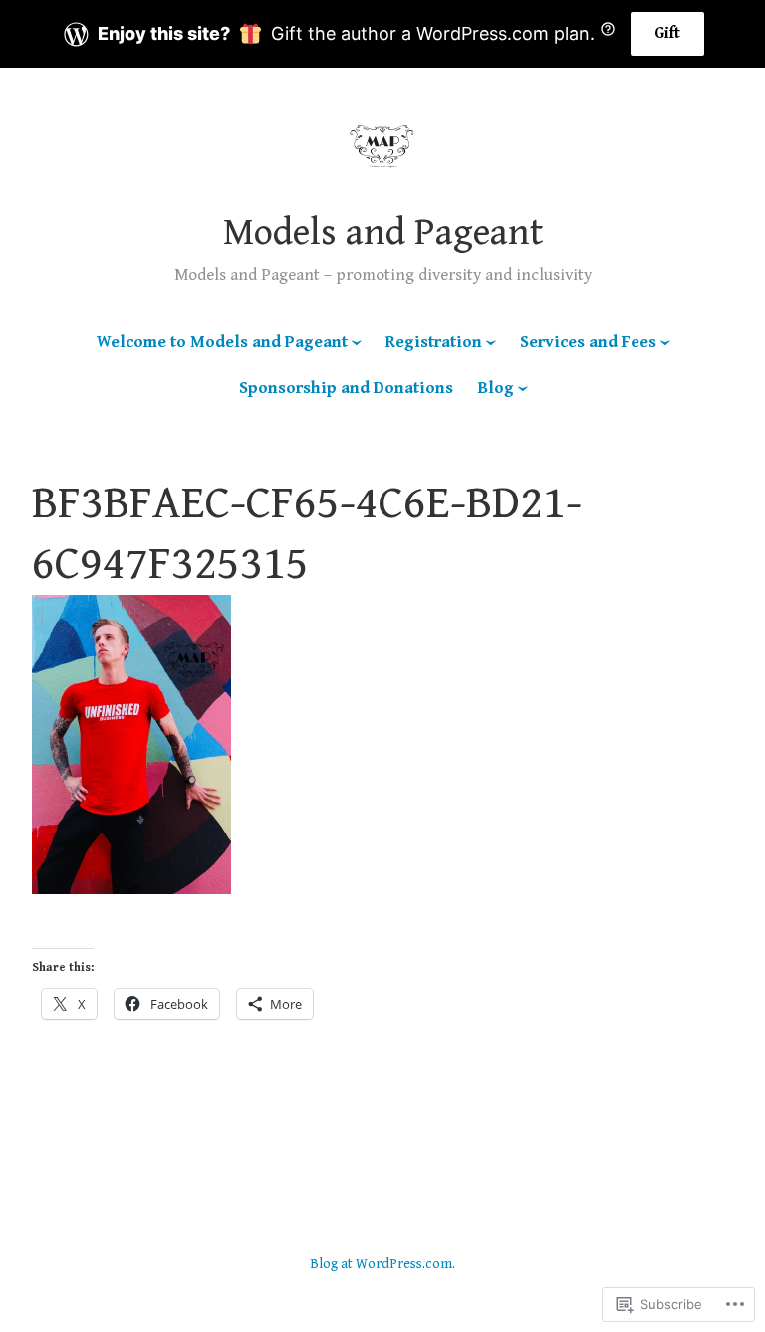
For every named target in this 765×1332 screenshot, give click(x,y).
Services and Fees (588, 342)
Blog (496, 388)
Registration (433, 342)
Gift (667, 33)
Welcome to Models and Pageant (222, 342)
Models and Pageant (383, 233)
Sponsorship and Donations (346, 388)
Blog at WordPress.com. (382, 1264)
